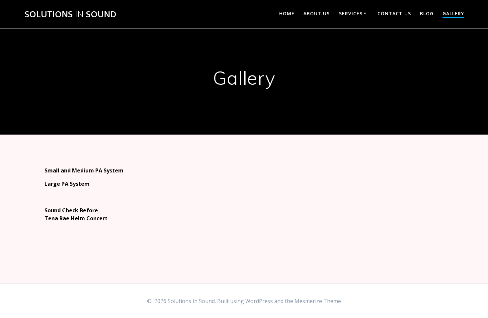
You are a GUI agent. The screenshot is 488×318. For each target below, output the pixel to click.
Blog (427, 13)
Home (286, 13)
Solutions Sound (71, 14)
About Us (316, 13)
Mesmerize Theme (317, 301)
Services (351, 13)
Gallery (453, 13)
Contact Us (394, 13)
